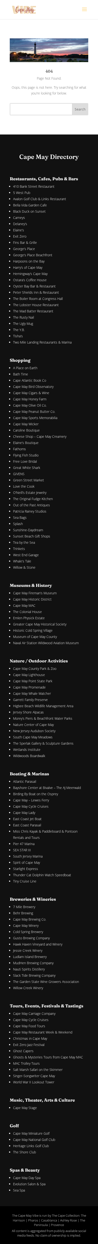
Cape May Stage (25, 1107)
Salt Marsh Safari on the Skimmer (38, 1069)
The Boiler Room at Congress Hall (38, 298)
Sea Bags (20, 517)
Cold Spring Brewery (28, 931)
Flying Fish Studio (26, 455)
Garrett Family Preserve (30, 699)
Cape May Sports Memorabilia (35, 417)
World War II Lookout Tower (33, 1082)
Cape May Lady (24, 812)
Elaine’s (18, 230)
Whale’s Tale (22, 561)
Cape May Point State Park (32, 681)
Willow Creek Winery (28, 988)
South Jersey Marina (28, 856)
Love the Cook (23, 486)
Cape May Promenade (29, 687)
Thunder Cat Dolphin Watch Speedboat (42, 875)
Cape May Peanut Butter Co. (34, 411)
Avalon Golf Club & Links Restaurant (39, 199)
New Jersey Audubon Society (34, 731)
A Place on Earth (25, 368)
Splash (18, 523)
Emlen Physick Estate (29, 618)
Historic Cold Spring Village (33, 630)
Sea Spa (19, 1190)
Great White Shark (26, 467)
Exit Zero (19, 236)
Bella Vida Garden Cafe (30, 205)
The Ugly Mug (23, 323)
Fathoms (19, 449)
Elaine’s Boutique (26, 442)
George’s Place (24, 248)
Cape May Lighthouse (29, 674)
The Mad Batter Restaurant (33, 311)
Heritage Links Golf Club (31, 1146)
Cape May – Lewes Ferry (31, 800)
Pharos (33, 1220)
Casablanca (49, 1220)
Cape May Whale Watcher (32, 693)
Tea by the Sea (24, 542)
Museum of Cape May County (35, 636)
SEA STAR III (22, 850)
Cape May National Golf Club (34, 1139)
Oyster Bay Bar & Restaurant (34, 286)
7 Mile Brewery (24, 907)
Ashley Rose (68, 1220)
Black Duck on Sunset (29, 211)
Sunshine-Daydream (28, 530)
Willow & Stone (24, 567)
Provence (57, 1225)
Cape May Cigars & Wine (31, 393)
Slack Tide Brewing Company (34, 975)
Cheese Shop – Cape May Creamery (39, 436)
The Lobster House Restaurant (36, 305)
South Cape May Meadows (33, 737)
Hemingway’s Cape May (30, 273)
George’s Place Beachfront (32, 255)
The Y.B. (19, 329)
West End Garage (26, 555)
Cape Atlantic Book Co (29, 380)
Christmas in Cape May (30, 1038)
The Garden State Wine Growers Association (46, 981)
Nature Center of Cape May (33, 724)
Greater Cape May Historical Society (39, 624)
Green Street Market (28, 480)
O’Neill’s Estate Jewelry (29, 492)
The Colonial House (27, 611)
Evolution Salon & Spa (29, 1184)
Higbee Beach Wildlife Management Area (43, 706)
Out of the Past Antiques (31, 505)
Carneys (19, 217)
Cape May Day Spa (26, 1177)
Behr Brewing (23, 913)
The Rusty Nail (23, 317)
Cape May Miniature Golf (31, 1133)
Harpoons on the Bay (28, 261)
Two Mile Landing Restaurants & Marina (42, 342)
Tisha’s (18, 336)
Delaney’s (20, 224)
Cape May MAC (24, 605)
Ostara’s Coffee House (30, 280)
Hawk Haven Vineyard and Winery (37, 944)
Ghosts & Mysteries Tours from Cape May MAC (48, 1057)
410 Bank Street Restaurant (33, 186)
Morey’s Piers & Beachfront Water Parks (42, 718)
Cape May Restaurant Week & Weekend (42, 1032)
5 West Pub (21, 192)
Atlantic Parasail (24, 781)
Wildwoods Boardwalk (29, 755)
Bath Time (20, 374)
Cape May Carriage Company (34, 1013)
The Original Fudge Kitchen (33, 498)
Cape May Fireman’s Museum (35, 593)
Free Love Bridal (25, 461)
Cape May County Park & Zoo (34, 668)
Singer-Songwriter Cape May (34, 1076)
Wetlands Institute (26, 749)
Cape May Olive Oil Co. (30, 405)
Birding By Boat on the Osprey (35, 794)
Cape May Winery (26, 925)
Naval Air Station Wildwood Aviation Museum (46, 643)
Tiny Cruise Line (24, 881)
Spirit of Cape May (26, 862)
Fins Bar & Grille (25, 242)
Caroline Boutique (26, 430)
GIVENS (18, 474)
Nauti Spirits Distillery (29, 969)
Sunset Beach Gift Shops (31, 536)
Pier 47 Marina (23, 843)
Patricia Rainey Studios (29, 511)
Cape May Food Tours (29, 1026)
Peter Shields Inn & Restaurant (36, 292)
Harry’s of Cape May (27, 267)
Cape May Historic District (32, 599)
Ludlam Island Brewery (30, 956)
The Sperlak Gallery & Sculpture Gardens (43, 743)
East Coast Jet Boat (27, 819)
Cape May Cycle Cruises (31, 806)
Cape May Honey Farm (29, 399)
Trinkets (19, 548)
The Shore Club (24, 1152)
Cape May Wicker (26, 424)
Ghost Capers (23, 1051)
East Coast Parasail (27, 825)
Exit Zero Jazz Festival (28, 1044)
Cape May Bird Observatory (33, 386)
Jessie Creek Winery (27, 950)
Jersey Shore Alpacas (28, 712)
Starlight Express (25, 868)
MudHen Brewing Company (33, 963)
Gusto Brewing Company (31, 938)
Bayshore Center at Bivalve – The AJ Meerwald (47, 787)
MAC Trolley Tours (26, 1063)
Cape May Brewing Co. (29, 919)
